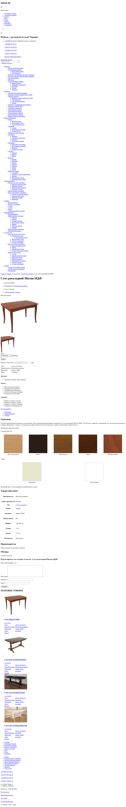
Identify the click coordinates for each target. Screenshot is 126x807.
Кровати (7, 91)
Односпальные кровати (15, 113)
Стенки (14, 128)
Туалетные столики (18, 141)
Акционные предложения (16, 269)
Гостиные (11, 126)
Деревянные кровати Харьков (17, 93)
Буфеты (14, 163)
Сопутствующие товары (15, 81)
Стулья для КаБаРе (18, 264)
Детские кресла (16, 262)
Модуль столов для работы (16, 244)
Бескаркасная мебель (14, 231)
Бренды (6, 22)
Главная (3, 274)
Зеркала (14, 176)
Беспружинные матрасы (15, 68)
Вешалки (15, 148)
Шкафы (14, 159)
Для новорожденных (18, 101)
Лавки (10, 209)
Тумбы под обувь (17, 149)
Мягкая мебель (12, 202)
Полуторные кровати (14, 111)
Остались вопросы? (7, 801)
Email (3, 583)
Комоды (14, 139)
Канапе (14, 224)
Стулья (10, 206)
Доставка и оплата (10, 13)
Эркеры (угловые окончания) (21, 174)
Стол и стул (8, 232)
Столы (10, 207)
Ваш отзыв (4, 576)
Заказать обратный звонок (12, 56)
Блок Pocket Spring (17, 71)
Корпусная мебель (10, 118)
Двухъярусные (16, 100)
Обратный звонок (6, 60)
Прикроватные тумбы (19, 179)
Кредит (6, 17)
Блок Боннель (16, 73)
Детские (10, 151)
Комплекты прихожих (19, 144)
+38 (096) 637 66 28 (10, 50)
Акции (6, 266)
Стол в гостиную (21, 505)
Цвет (2, 353)
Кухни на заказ (16, 121)
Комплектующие (13, 171)
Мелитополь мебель (21, 286)
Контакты (7, 23)
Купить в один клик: (7, 362)
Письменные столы (18, 196)
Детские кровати (13, 96)
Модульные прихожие (19, 146)
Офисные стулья (17, 189)
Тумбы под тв (16, 131)
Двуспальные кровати (15, 109)
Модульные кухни (17, 123)
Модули (10, 158)
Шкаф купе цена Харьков (16, 133)
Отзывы (7, 415)
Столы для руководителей (20, 194)
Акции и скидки (9, 749)
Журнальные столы (18, 178)
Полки (14, 169)
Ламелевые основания (19, 85)
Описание (7, 412)
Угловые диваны (17, 221)
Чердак (14, 103)
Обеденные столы (17, 236)
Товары (9, 274)
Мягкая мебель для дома (15, 216)
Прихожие (11, 143)
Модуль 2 (11, 80)
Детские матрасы (13, 78)
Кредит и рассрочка (10, 747)
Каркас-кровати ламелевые (16, 116)
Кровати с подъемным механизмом (19, 104)
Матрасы (7, 66)
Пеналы (14, 164)
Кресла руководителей (19, 184)
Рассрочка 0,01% (6, 409)
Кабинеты (15, 199)
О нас (6, 20)
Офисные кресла (17, 186)
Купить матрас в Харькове (12, 758)
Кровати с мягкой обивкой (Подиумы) (20, 95)
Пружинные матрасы (14, 70)
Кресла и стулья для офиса (16, 183)
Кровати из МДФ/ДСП (15, 106)
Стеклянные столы (21, 237)
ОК (33, 362)
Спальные (11, 134)
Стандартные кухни (18, 124)
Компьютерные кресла (19, 187)
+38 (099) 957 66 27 (10, 41)
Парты (14, 156)
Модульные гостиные (18, 129)
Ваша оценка (5, 563)
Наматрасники (16, 83)
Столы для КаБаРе (17, 242)
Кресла (14, 154)
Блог (5, 18)
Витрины (15, 161)
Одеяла (14, 88)
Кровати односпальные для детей (22, 98)
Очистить (14, 355)
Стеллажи (15, 173)
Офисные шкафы (17, 197)
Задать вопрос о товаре (12, 292)
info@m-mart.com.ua (7, 795)
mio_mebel (4, 798)
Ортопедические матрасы (12, 760)
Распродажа (12, 270)
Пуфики (14, 227)
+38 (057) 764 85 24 (10, 53)
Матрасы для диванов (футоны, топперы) (21, 75)
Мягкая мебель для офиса (16, 191)
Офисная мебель (9, 181)
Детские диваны (17, 226)
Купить (3, 359)
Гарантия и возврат (10, 15)
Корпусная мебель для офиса (17, 192)
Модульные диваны (18, 222)
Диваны (14, 217)
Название (4, 579)
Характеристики (9, 414)
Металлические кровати (15, 114)
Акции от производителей (16, 267)
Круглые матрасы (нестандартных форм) (21, 76)
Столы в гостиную (18, 241)
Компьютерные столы (19, 246)
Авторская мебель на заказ (16, 211)
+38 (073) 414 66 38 (10, 47)
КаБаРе (6, 201)
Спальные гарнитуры (15, 108)
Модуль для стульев (14, 252)
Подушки (15, 86)
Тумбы (14, 168)
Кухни (10, 119)
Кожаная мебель (13, 214)
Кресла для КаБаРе (14, 204)
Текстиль (15, 90)
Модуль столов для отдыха (16, 234)
